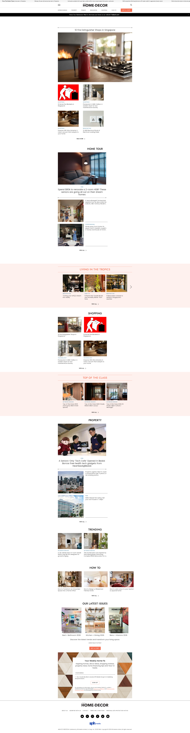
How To (114, 10)
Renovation (93, 10)
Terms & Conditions (99, 689)
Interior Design (62, 10)
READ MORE (80, 138)
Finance (83, 10)
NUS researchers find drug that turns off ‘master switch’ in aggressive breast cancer (106, 1)
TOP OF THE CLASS (95, 378)
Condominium (90, 224)
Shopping (104, 10)
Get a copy (126, 10)
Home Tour (95, 149)
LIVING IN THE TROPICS (95, 269)
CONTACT (85, 710)
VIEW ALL (82, 250)
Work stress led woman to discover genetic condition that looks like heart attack (154, 1)
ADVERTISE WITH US (75, 710)
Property (74, 10)
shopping (95, 313)
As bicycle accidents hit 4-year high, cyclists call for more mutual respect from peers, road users (54, 1)
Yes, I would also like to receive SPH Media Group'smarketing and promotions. (94, 677)
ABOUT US (65, 710)
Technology (62, 358)
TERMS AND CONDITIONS (97, 710)
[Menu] (59, 5)
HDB (82, 187)
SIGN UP (95, 682)
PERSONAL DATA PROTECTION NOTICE (117, 710)
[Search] (131, 5)
